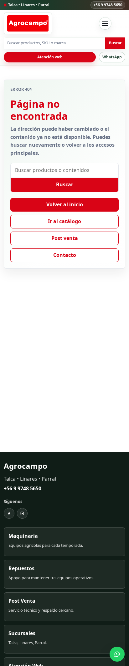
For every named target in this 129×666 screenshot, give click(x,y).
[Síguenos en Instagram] (22, 513)
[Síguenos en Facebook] (9, 513)
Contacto (64, 255)
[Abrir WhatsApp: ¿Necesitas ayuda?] (117, 654)
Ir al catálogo (64, 221)
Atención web (50, 57)
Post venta (64, 238)
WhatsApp (112, 57)
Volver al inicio (64, 204)
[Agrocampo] (28, 23)
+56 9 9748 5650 (107, 4)
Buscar (115, 43)
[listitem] (64, 541)
